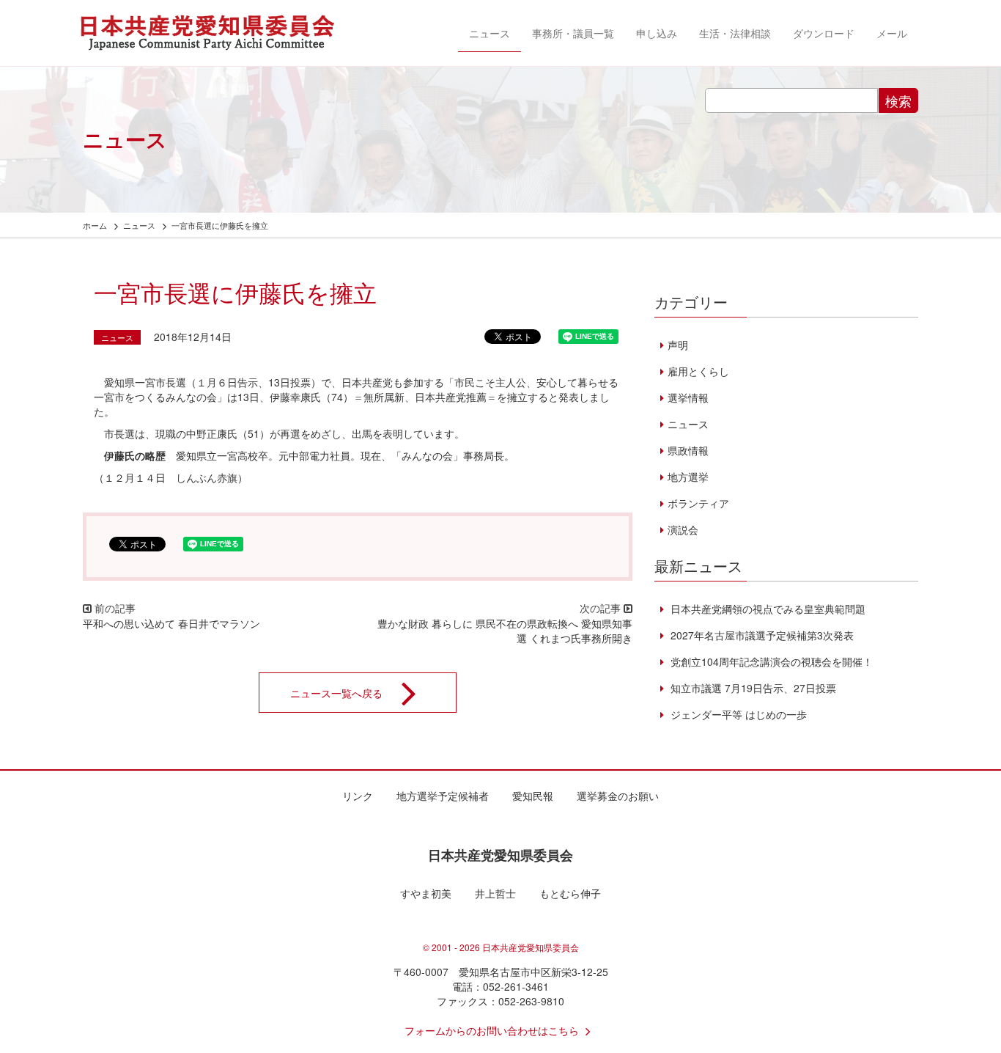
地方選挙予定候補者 (442, 795)
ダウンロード (823, 33)
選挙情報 (688, 397)
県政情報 (688, 450)
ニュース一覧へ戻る (336, 692)
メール (891, 33)
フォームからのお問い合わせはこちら (492, 1030)
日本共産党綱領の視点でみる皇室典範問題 (766, 608)
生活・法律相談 (735, 33)
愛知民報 (532, 795)
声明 (678, 344)
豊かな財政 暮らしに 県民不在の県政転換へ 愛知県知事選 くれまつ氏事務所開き (504, 630)
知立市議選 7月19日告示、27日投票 (752, 687)
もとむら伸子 (570, 893)
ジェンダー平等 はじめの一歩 (737, 714)
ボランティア (698, 503)
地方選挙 (688, 476)
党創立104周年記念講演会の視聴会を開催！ (770, 661)
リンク (357, 795)
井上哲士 (495, 893)
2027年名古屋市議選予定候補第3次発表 (761, 635)
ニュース (489, 33)
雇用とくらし (698, 371)
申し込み (656, 33)
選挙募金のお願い (618, 795)
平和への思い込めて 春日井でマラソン (171, 623)
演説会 (683, 529)
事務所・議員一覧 (573, 33)
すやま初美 (425, 893)
